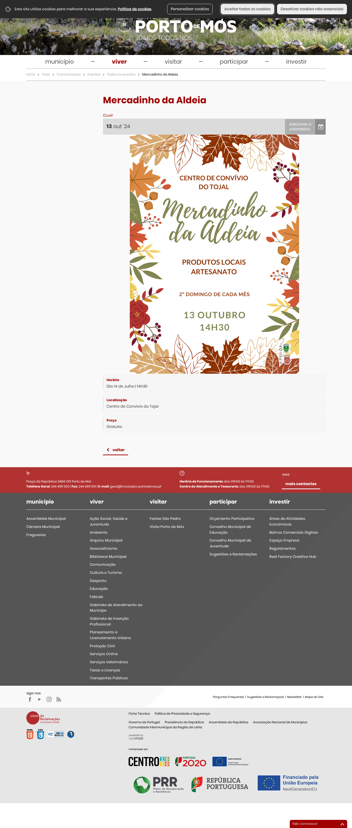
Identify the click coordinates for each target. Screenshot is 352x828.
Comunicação (69, 74)
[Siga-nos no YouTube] (39, 699)
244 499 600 (60, 486)
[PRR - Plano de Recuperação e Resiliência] (188, 757)
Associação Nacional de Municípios (280, 722)
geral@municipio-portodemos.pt (135, 486)
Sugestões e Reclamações (265, 697)
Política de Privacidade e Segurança (182, 713)
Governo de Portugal (144, 722)
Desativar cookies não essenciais (312, 9)
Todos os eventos (121, 74)
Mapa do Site (314, 697)
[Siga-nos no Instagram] (49, 699)
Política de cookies (134, 8)
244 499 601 (87, 486)
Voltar (119, 450)
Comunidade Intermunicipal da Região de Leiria (165, 727)
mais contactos (301, 484)
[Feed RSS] (58, 699)
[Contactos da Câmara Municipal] (345, 32)
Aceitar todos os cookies (247, 9)
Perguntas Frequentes (228, 697)
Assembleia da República (228, 722)
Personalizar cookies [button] (190, 9)
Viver (46, 74)
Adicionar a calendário (300, 126)
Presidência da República (184, 722)
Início (30, 74)
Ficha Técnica (139, 713)
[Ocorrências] (345, 42)
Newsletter (294, 697)
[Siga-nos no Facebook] (30, 699)
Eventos (93, 74)
